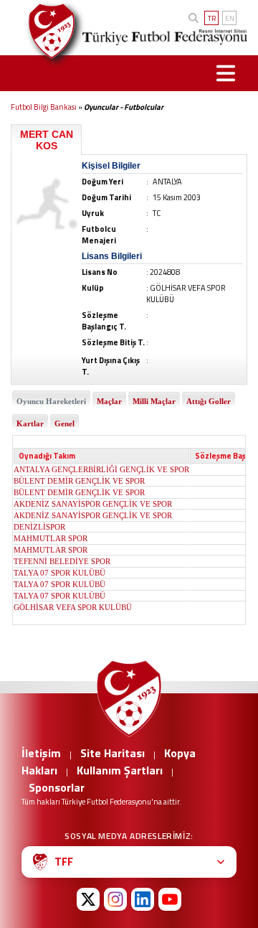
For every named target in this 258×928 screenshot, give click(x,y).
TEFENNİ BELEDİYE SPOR (62, 561)
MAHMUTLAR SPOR (50, 538)
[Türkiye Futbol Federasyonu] (46, 31)
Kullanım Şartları (120, 770)
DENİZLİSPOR (39, 526)
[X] (88, 899)
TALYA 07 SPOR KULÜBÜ (59, 572)
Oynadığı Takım (47, 455)
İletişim (41, 752)
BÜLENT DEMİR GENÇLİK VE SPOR (79, 481)
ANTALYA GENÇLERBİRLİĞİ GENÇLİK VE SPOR (101, 469)
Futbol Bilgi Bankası (44, 107)
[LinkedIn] (142, 899)
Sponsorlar (57, 787)
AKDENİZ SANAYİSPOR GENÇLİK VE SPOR (93, 504)
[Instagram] (115, 899)
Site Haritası (112, 752)
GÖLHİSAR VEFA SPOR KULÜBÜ (73, 607)
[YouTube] (169, 899)
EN (229, 18)
